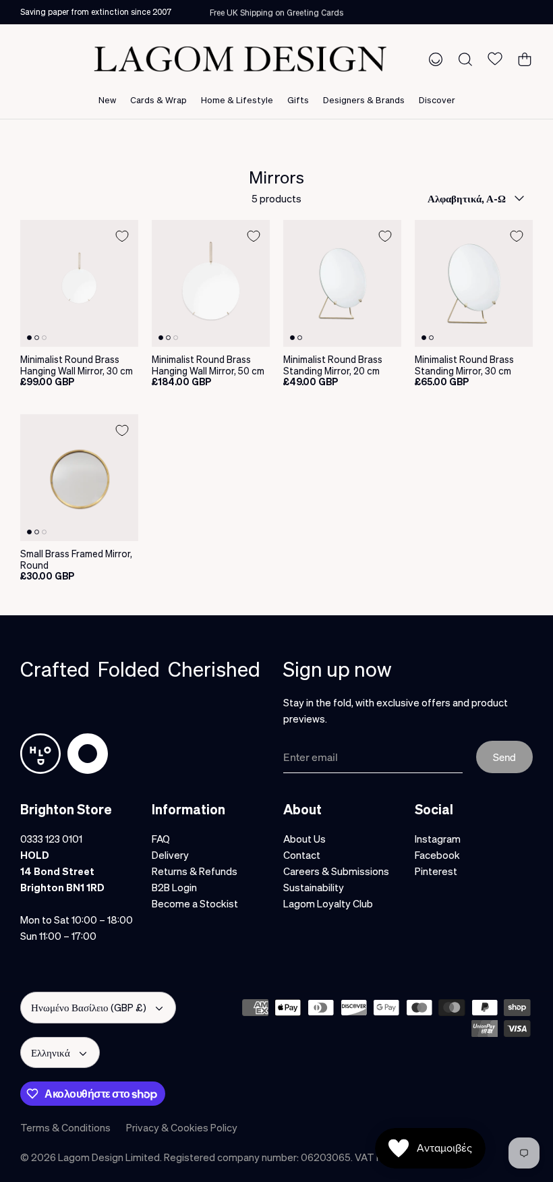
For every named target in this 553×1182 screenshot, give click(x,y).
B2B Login (174, 887)
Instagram (438, 838)
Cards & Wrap (158, 99)
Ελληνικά (50, 1052)
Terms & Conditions (65, 1127)
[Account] (433, 59)
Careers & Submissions (336, 871)
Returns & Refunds (194, 871)
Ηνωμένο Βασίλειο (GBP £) (88, 1007)
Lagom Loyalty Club (328, 903)
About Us (304, 838)
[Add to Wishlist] (122, 236)
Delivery (170, 855)
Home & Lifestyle (237, 99)
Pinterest (436, 871)
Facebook (437, 855)
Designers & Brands (364, 99)
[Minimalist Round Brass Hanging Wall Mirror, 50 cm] (211, 283)
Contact (301, 855)
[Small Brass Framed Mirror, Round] (79, 477)
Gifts (298, 99)
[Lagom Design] (240, 59)
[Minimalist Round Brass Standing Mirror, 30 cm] (474, 283)
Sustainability (313, 887)
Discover (437, 99)
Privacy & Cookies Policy (181, 1127)
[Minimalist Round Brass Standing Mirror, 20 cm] (342, 283)
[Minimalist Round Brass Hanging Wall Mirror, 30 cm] (79, 283)
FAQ (161, 838)
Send (504, 757)
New (107, 99)
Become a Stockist (195, 903)
